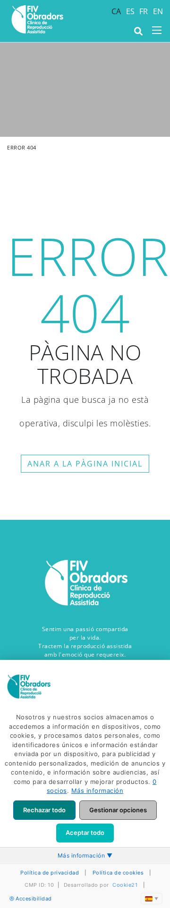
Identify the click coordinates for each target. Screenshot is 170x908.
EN (158, 11)
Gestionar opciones (118, 810)
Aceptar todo (85, 832)
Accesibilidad (34, 898)
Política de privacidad (49, 872)
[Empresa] (36, 19)
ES (130, 11)
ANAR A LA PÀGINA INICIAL (85, 463)
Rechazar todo (44, 810)
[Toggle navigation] (156, 30)
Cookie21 (124, 885)
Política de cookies (118, 872)
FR (143, 11)
